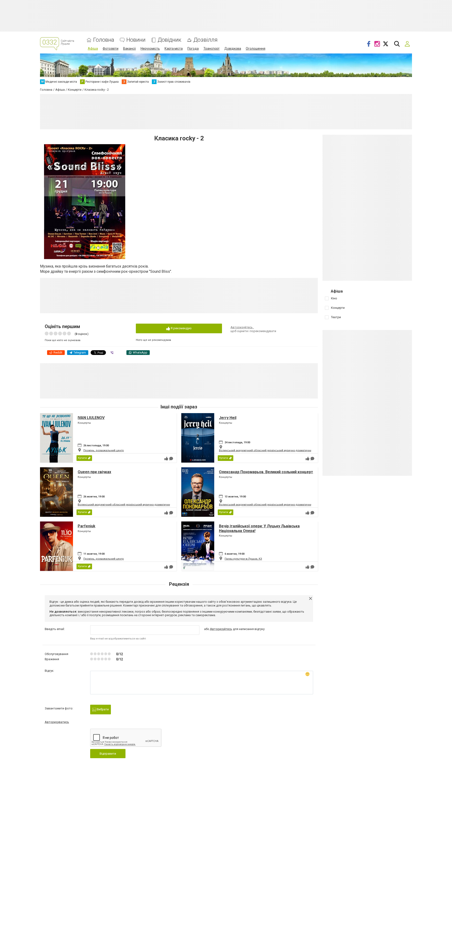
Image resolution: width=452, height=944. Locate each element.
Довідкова (232, 48)
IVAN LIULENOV (91, 417)
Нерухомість (150, 48)
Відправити (108, 753)
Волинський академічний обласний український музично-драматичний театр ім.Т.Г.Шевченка (281, 450)
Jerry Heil (227, 417)
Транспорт (211, 48)
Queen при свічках (94, 472)
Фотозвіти (110, 48)
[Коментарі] (171, 458)
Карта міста (174, 48)
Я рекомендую (181, 328)
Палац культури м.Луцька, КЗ (243, 558)
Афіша (93, 48)
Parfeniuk (86, 526)
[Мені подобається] (166, 458)
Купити (82, 458)
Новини (135, 40)
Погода (193, 48)
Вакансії (129, 48)
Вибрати (102, 709)
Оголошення (255, 48)
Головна (103, 40)
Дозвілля (206, 40)
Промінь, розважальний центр (103, 450)
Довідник (169, 40)
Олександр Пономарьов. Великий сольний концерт (266, 472)
